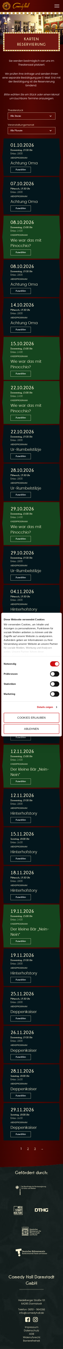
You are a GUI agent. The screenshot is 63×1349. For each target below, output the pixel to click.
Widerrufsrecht (31, 1337)
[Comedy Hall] (21, 6)
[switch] (54, 673)
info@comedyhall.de (31, 1313)
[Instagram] (35, 1320)
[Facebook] (28, 1320)
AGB (31, 1334)
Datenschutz (31, 1330)
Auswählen (21, 169)
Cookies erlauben (31, 717)
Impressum (31, 1327)
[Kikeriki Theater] (6, 6)
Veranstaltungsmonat (21, 125)
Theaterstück (15, 110)
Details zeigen (45, 707)
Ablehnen (31, 728)
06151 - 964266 (36, 1309)
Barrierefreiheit (31, 1341)
